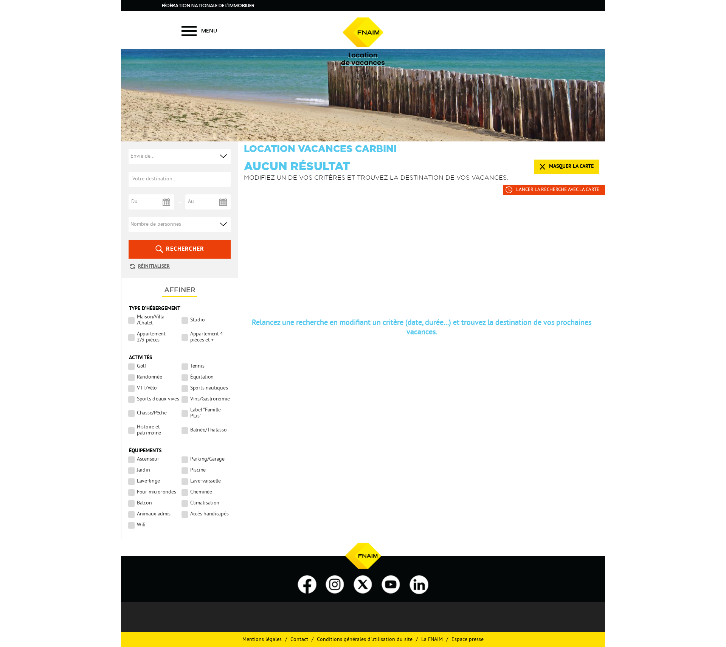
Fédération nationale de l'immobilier (208, 5)
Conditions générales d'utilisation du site (365, 639)
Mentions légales (262, 639)
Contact (299, 639)
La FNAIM (432, 639)
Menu (209, 30)
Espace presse (467, 639)
